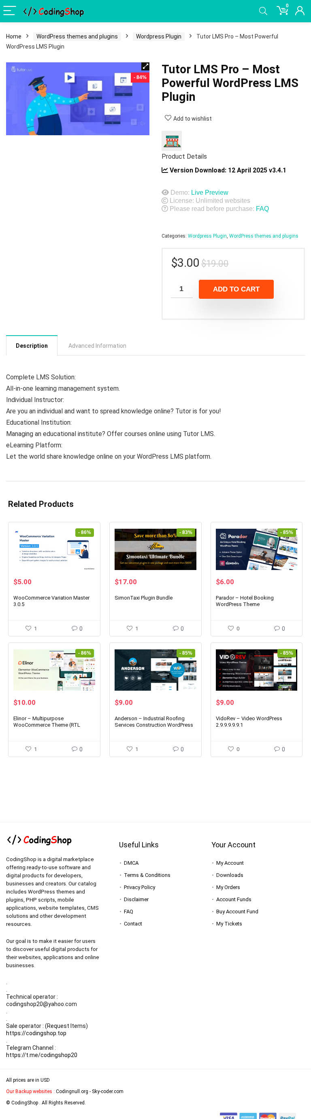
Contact (133, 924)
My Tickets (229, 924)
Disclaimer (136, 899)
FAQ (262, 208)
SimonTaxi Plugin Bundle (144, 598)
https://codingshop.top (36, 1033)
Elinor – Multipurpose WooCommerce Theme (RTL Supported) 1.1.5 (46, 724)
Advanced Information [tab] (97, 346)
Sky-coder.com (108, 1091)
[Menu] (9, 11)
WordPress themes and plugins (77, 36)
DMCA (131, 863)
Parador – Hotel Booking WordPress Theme (245, 601)
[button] (145, 66)
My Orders (228, 887)
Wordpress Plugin (158, 36)
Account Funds (233, 899)
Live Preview (209, 192)
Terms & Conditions (147, 875)
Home (13, 36)
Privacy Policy (139, 887)
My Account (230, 863)
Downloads (229, 875)
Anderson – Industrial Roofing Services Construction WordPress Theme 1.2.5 (154, 724)
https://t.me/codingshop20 (41, 1055)
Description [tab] (32, 346)
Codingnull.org (72, 1091)
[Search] (263, 11)
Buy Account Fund (237, 911)
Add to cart (236, 289)
